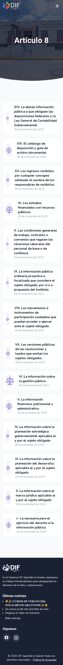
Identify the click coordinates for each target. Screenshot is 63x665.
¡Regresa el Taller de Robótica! (22, 613)
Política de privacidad (44, 660)
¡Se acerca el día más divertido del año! (26, 609)
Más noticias (13, 618)
